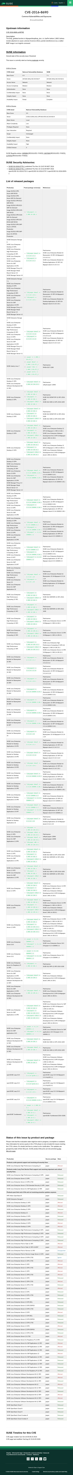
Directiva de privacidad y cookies (51, 1471)
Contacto (29, 1454)
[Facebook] (32, 1458)
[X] (36, 1458)
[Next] (41, 20)
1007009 (47, 153)
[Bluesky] (44, 1458)
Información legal (17, 1453)
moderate (35, 60)
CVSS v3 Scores (11, 106)
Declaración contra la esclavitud (32, 1453)
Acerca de (46, 1453)
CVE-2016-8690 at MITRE (15, 32)
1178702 (9, 156)
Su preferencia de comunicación (15, 1454)
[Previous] (32, 20)
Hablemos (36, 1454)
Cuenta (56, 3)
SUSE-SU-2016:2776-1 (17, 169)
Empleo (8, 1453)
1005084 (25, 153)
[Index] (37, 20)
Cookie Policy (64, 1471)
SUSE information (16, 52)
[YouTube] (28, 1458)
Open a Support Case (39, 1467)
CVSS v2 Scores (11, 68)
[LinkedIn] (40, 1458)
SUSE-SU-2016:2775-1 (17, 166)
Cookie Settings (35, 1471)
